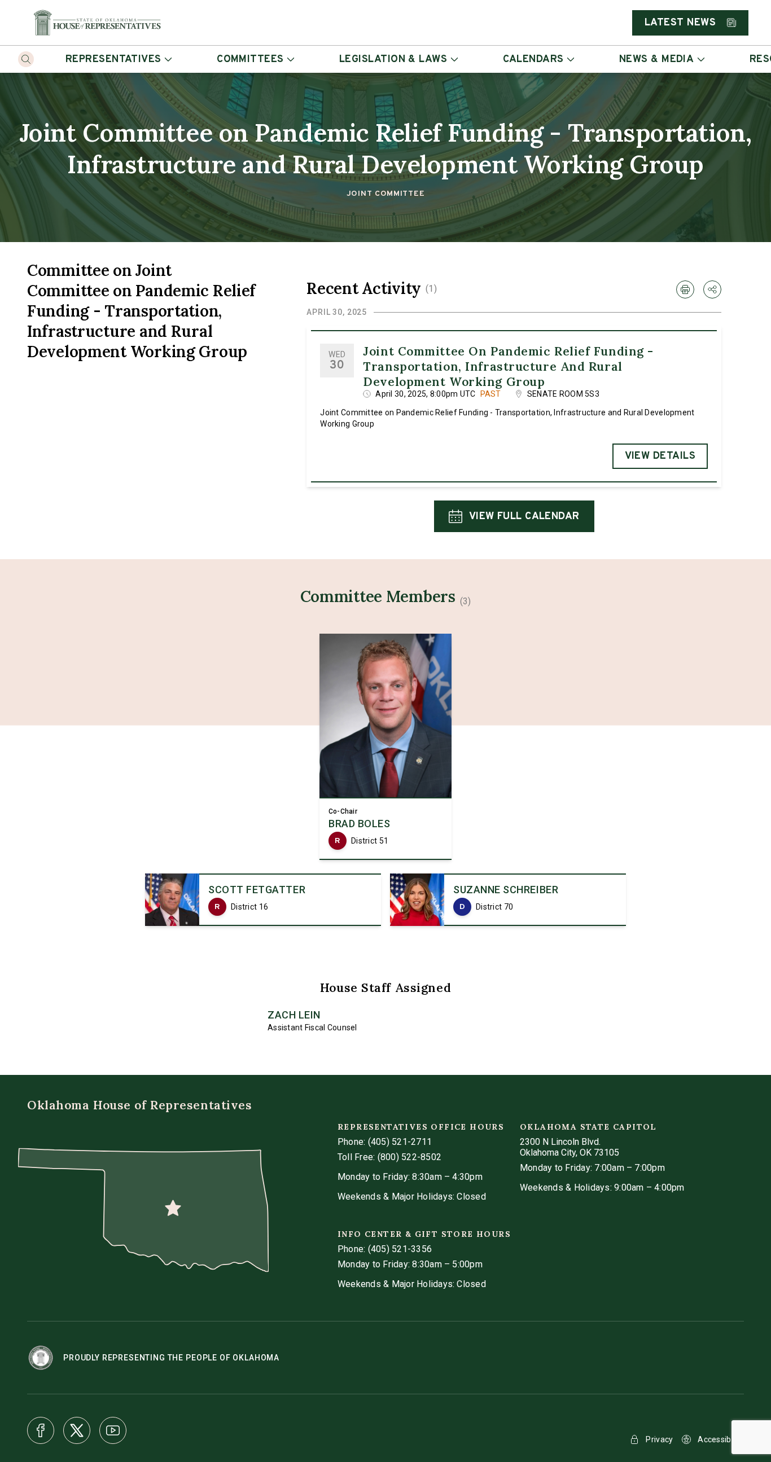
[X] (76, 1430)
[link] (385, 747)
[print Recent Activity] (685, 289)
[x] (76, 1430)
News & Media (656, 59)
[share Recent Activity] (712, 289)
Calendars (533, 59)
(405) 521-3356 (400, 1249)
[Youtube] (112, 1430)
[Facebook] (40, 1430)
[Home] (97, 22)
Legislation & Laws (393, 59)
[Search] (26, 59)
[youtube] (112, 1430)
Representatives (113, 59)
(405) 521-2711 (400, 1141)
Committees (250, 59)
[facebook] (40, 1430)
